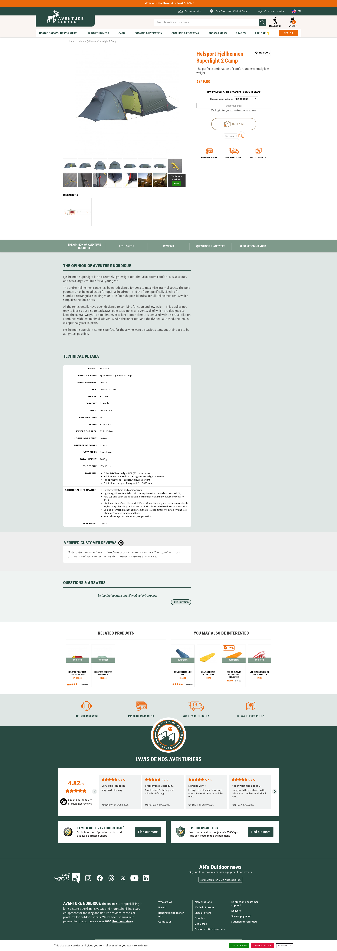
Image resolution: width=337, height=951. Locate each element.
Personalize (284, 946)
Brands (162, 907)
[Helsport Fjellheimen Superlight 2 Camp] (70, 165)
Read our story (122, 921)
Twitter (122, 878)
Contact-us (164, 921)
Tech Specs (126, 246)
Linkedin (146, 878)
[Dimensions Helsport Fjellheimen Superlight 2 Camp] (77, 212)
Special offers (203, 912)
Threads (111, 878)
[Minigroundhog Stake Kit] (259, 666)
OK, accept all (240, 945)
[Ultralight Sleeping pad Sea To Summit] (208, 666)
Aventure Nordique (82, 903)
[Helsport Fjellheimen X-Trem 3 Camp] (77, 666)
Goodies (200, 918)
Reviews (168, 246)
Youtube (134, 878)
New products (203, 902)
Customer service (86, 716)
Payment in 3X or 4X (141, 716)
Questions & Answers (210, 246)
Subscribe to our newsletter (220, 879)
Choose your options (221, 99)
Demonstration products (210, 929)
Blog (67, 878)
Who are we (165, 902)
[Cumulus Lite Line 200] (182, 666)
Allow (176, 183)
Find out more (148, 832)
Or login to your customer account (234, 110)
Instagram (88, 878)
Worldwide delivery (233, 157)
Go (262, 22)
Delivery (236, 910)
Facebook (99, 878)
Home (71, 41)
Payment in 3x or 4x (209, 157)
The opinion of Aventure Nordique (84, 246)
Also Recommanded (252, 246)
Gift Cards (201, 923)
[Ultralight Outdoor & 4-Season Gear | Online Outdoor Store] (65, 17)
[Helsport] (262, 53)
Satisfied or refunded (244, 921)
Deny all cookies (264, 945)
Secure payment (241, 916)
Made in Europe (204, 907)
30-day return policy (258, 157)
